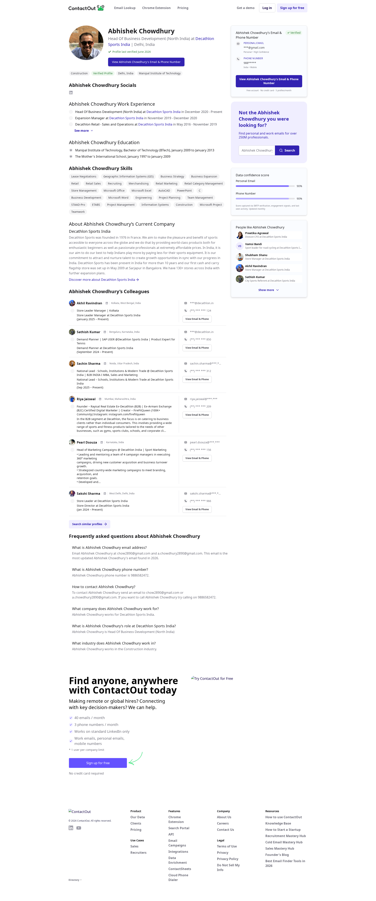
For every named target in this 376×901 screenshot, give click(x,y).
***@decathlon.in (202, 303)
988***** (250, 63)
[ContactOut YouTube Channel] (78, 851)
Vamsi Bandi (253, 244)
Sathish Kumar (88, 332)
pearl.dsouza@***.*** (205, 442)
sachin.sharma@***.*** (205, 363)
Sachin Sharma (88, 363)
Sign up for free (292, 8)
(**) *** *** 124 (200, 310)
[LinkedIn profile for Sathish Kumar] (105, 332)
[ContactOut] (88, 7)
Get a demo (246, 8)
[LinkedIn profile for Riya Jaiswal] (100, 399)
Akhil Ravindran (89, 303)
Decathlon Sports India (163, 112)
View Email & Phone (197, 319)
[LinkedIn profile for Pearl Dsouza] (101, 442)
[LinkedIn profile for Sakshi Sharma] (105, 493)
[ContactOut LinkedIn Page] (71, 851)
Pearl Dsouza (87, 442)
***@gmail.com (254, 47)
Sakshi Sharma (88, 493)
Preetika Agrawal (256, 233)
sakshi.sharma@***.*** (205, 493)
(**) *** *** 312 (200, 371)
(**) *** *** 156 (200, 450)
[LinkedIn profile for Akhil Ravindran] (107, 303)
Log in (267, 8)
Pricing (182, 8)
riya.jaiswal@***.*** (203, 399)
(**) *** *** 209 (200, 406)
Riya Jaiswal (86, 399)
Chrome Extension (156, 8)
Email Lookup (125, 8)
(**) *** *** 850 (200, 339)
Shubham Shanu (256, 255)
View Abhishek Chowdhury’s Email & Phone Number (268, 81)
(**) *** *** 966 (200, 501)
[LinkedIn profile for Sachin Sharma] (105, 363)
